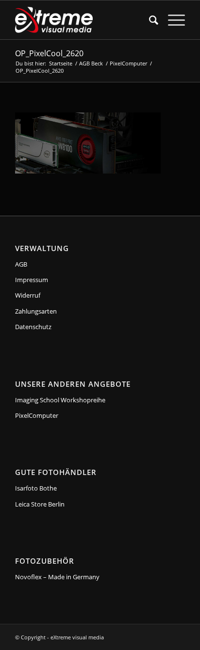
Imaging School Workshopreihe (60, 400)
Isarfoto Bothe (36, 488)
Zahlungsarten (36, 311)
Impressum (31, 279)
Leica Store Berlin (40, 504)
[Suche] (148, 19)
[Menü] (171, 19)
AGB (21, 264)
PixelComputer (36, 415)
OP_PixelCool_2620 (49, 53)
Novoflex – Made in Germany (57, 576)
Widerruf (27, 295)
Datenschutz (33, 326)
